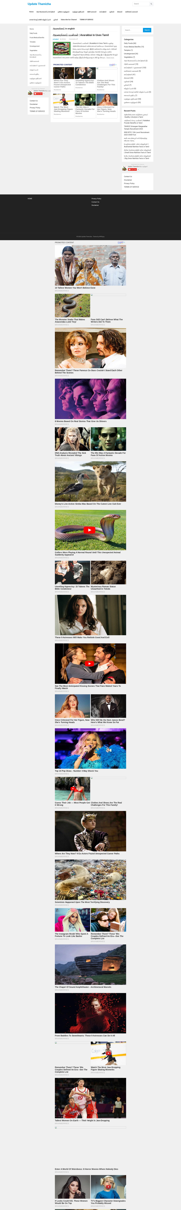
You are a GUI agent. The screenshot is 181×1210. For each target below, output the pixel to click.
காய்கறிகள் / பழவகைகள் (37, 65)
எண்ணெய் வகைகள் (131, 71)
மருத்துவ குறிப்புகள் (36, 78)
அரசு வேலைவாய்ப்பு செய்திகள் (35, 56)
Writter (64, 39)
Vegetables (33, 50)
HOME (30, 199)
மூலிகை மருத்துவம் (35, 83)
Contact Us (34, 101)
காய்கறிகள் (56, 39)
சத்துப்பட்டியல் (34, 70)
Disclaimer (34, 104)
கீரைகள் (127, 78)
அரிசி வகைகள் (34, 61)
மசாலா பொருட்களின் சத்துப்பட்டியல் (136, 92)
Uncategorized (34, 46)
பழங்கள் (127, 82)
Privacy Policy (35, 108)
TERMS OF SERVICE (37, 111)
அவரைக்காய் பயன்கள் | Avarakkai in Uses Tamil (81, 35)
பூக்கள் (126, 85)
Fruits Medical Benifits (37, 37)
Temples (33, 42)
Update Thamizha (39, 4)
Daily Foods (33, 33)
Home (32, 29)
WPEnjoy (101, 236)
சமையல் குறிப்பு (34, 74)
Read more (110, 58)
